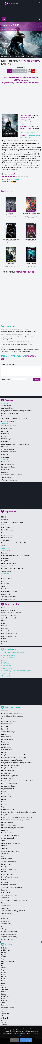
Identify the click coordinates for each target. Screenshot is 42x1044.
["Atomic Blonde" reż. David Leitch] (31, 254)
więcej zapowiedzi (8, 599)
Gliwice (3, 972)
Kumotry (4, 799)
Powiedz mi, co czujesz (9, 591)
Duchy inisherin (6, 737)
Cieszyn (3, 957)
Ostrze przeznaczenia (8, 861)
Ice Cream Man (6, 773)
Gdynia (3, 970)
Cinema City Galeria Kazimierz (11, 613)
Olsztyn (3, 987)
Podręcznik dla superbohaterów (12, 568)
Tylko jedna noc (6, 477)
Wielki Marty (5, 921)
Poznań (3, 992)
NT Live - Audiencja (7, 833)
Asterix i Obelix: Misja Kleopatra (12, 522)
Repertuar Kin (12, 604)
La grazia (4, 807)
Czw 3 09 (21, 71)
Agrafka (3, 607)
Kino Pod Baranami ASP (9, 633)
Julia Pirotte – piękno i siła (9, 776)
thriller (22, 124)
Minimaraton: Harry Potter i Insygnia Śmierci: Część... (18, 812)
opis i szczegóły (19, 56)
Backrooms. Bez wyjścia (9, 721)
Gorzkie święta (6, 405)
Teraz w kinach (13, 707)
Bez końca (4, 553)
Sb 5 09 (29, 71)
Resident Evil (5, 594)
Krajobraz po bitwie (7, 789)
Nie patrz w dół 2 (7, 538)
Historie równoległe (7, 464)
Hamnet (4, 752)
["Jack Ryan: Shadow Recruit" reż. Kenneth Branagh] (11, 230)
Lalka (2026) (5, 470)
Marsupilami (5, 558)
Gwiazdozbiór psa (7, 408)
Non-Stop (11, 263)
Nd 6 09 (33, 71)
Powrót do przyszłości (8, 869)
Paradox (4, 641)
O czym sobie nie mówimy (10, 835)
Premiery (9, 400)
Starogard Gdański (7, 1007)
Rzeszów (4, 1001)
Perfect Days (5, 864)
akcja (28, 122)
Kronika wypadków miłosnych (11, 794)
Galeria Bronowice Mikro (9, 618)
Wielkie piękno (6, 924)
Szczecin (4, 1009)
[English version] (39, 2)
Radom (3, 994)
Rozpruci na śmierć (31, 239)
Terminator (5, 898)
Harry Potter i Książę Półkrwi (10, 765)
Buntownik (4, 431)
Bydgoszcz (5, 952)
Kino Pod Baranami (7, 631)
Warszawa (4, 1016)
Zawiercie (4, 1025)
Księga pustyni (6, 439)
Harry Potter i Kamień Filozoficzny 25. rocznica (16, 411)
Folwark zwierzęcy (7, 578)
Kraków (4, 981)
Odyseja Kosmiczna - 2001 (10, 851)
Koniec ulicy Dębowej (8, 467)
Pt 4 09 (25, 71)
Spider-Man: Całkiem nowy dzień (31, 214)
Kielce (3, 979)
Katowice (4, 976)
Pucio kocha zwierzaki (8, 452)
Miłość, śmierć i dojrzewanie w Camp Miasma (16, 817)
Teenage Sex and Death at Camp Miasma (15, 543)
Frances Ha (5, 434)
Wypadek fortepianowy (9, 937)
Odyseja (10, 213)
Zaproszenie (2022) (7, 939)
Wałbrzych (4, 1018)
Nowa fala (4, 447)
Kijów (3, 623)
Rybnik (3, 998)
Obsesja (4, 846)
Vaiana (3, 916)
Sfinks (3, 644)
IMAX (3, 620)
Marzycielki (4, 441)
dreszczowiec (35, 122)
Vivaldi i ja (4, 454)
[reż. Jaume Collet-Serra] (11, 254)
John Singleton (12, 29)
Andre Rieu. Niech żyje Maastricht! (12, 713)
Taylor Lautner (30, 135)
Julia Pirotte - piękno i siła (9, 413)
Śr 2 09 (17, 71)
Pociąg (3, 866)
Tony (3, 545)
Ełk (2, 965)
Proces (3, 872)
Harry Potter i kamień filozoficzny (12, 760)
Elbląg (3, 963)
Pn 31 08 (9, 71)
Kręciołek (4, 436)
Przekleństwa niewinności (9, 877)
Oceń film (17, 179)
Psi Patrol (6, 663)
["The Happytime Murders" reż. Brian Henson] (31, 230)
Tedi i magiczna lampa (8, 597)
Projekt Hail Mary (7, 874)
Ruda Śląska (5, 996)
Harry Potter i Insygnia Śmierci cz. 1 (13, 755)
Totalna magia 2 (6, 571)
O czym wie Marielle (7, 449)
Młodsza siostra (6, 535)
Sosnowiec (4, 1005)
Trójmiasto (5, 1014)
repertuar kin (9, 56)
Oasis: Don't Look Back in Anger (12, 566)
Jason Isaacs (28, 137)
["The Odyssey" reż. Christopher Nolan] (11, 204)
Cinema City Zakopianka (9, 615)
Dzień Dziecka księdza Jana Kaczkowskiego (15, 555)
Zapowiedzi (11, 511)
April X (3, 576)
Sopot (3, 1003)
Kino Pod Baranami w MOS (10, 636)
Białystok (4, 948)
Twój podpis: (5, 379)
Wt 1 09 (14, 71)
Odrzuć (14, 1040)
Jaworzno (4, 974)
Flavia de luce (5, 462)
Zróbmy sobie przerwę (8, 421)
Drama (3, 734)
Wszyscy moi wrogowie (9, 480)
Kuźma (3, 804)
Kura (2, 581)
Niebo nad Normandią (8, 563)
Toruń (3, 1011)
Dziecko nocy (5, 527)
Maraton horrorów (7, 809)
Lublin (3, 983)
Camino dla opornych (8, 732)
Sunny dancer (5, 416)
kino (12, 3)
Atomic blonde (31, 263)
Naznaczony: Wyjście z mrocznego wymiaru (15, 444)
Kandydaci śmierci (7, 778)
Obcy (3, 586)
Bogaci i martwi (6, 428)
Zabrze (3, 1022)
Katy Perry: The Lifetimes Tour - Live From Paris (17, 781)
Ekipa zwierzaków (7, 739)
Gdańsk (3, 968)
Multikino (4, 639)
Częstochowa (5, 959)
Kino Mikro (4, 628)
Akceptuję (26, 1040)
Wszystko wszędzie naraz (9, 934)
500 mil (3, 517)
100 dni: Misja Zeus (7, 550)
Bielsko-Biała (5, 950)
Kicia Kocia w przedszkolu (9, 783)
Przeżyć (3, 879)
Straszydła (7, 676)
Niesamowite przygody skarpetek (12, 828)
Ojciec (3, 856)
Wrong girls (5, 457)
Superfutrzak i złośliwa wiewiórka (12, 475)
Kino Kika (4, 626)
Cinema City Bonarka (8, 610)
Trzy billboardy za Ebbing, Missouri (13, 911)
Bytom (3, 954)
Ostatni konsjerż (6, 859)
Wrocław (4, 1020)
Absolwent (4, 520)
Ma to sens (5, 584)
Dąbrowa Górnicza (7, 961)
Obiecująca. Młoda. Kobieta (10, 843)
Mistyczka (4, 561)
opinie (32, 56)
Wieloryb (4, 926)
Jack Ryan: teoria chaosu (11, 239)
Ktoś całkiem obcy (7, 530)
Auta (2, 525)
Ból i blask (4, 726)
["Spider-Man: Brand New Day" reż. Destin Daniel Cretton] (31, 204)
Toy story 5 (5, 908)
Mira (2, 533)
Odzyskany (4, 472)
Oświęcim (4, 989)
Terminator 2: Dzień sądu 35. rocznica (14, 418)
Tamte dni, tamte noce (9, 895)
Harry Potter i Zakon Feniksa (10, 768)
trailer (27, 56)
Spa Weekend (5, 540)
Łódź (3, 985)
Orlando (4, 589)
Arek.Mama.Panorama (8, 426)
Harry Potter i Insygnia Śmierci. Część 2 (14, 757)
